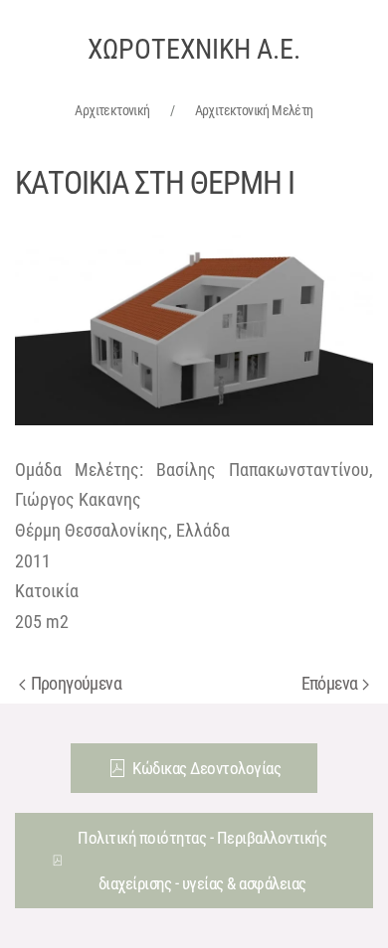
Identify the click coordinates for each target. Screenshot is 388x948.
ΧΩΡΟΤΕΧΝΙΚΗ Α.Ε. (194, 49)
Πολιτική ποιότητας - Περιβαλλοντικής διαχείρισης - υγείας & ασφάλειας (202, 860)
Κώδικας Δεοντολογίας (206, 768)
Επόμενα (329, 683)
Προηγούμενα (76, 683)
